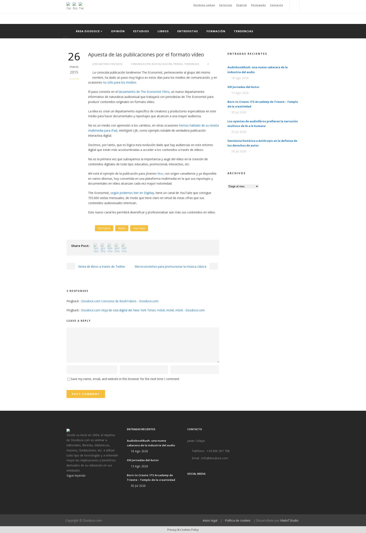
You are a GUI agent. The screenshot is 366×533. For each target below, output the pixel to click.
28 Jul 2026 (238, 151)
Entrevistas (187, 31)
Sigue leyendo (76, 475)
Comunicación (140, 63)
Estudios (141, 31)
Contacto (276, 5)
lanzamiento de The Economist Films (144, 92)
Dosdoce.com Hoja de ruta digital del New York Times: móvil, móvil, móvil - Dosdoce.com (143, 310)
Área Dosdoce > (89, 31)
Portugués (258, 5)
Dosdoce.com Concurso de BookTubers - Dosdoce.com (119, 301)
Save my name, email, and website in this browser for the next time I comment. (125, 379)
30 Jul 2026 (238, 112)
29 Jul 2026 (238, 132)
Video (122, 228)
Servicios (225, 5)
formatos (104, 228)
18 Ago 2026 (240, 78)
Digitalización (162, 63)
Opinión (118, 31)
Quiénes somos (204, 5)
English (241, 5)
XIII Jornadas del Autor (243, 87)
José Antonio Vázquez (107, 63)
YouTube (139, 228)
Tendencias (243, 31)
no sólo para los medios (119, 82)
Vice (160, 173)
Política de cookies (238, 520)
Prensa (178, 63)
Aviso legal (210, 520)
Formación (216, 31)
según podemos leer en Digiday (132, 193)
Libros (163, 31)
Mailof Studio (289, 520)
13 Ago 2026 (240, 93)
